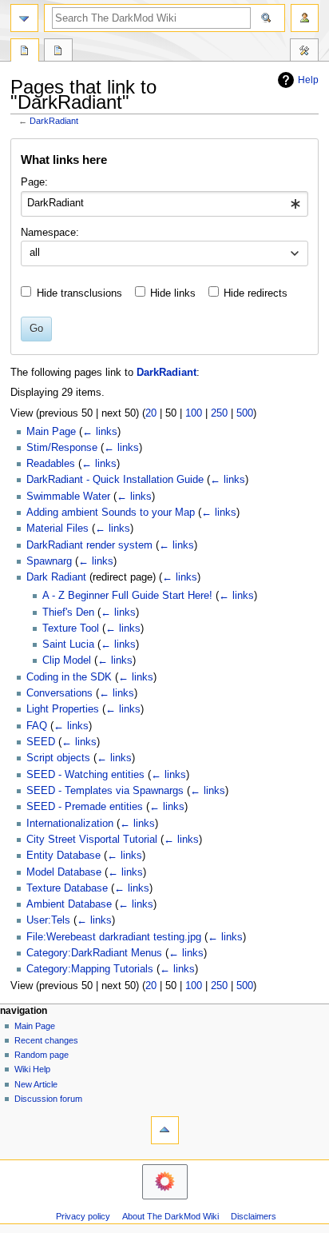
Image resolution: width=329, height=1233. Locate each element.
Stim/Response (61, 447)
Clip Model (66, 660)
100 (193, 413)
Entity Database (63, 855)
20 (151, 413)
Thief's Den (68, 612)
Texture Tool (70, 628)
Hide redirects (255, 293)
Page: (34, 182)
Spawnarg (49, 561)
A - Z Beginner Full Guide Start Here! (127, 595)
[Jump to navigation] (24, 18)
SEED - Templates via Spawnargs (105, 790)
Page (24, 52)
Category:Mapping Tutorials (89, 969)
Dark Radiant (56, 577)
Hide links (173, 293)
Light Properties (62, 709)
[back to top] (165, 1130)
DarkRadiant (54, 121)
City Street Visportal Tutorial (91, 839)
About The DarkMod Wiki (170, 1216)
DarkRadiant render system (89, 545)
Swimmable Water (68, 496)
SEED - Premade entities (84, 806)
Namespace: (50, 232)
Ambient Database (69, 904)
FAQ (36, 726)
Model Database (63, 872)
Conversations (59, 693)
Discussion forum (48, 1098)
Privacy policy (83, 1216)
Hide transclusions (79, 293)
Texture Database (67, 888)
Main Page (51, 431)
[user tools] (305, 18)
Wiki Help (32, 1069)
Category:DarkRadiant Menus (94, 953)
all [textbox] (35, 252)
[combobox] (164, 204)
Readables (50, 463)
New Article (35, 1084)
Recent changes (46, 1040)
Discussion (58, 52)
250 (219, 413)
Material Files (57, 528)
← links (99, 431)
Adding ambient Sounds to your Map (110, 512)
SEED (40, 742)
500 (244, 413)
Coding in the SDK (69, 677)
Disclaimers (253, 1216)
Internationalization (69, 823)
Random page (41, 1054)
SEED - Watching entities (85, 774)
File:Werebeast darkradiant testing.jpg (113, 937)
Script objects (58, 758)
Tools (304, 52)
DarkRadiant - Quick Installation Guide (115, 479)
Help (308, 80)
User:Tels (48, 920)
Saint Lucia (68, 644)
